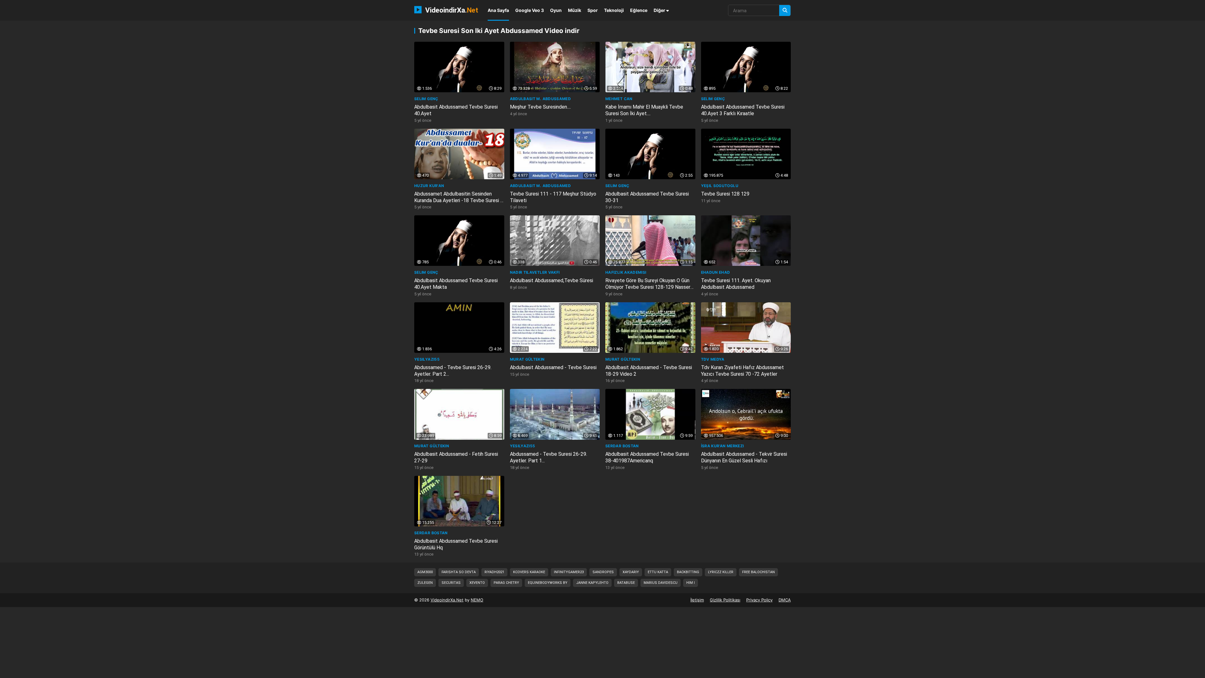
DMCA (785, 599)
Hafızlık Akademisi (625, 272)
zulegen (425, 583)
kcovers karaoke (529, 572)
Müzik (574, 10)
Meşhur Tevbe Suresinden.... (540, 107)
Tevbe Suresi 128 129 (725, 194)
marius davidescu (660, 583)
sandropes (603, 572)
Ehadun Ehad (715, 272)
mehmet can (619, 98)
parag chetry (506, 583)
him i (690, 583)
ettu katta (658, 572)
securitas (451, 583)
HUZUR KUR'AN (429, 185)
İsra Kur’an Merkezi (722, 446)
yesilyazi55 (427, 359)
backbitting (688, 572)
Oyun (556, 10)
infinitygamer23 (569, 572)
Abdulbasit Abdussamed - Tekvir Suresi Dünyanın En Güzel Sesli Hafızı (744, 457)
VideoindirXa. (450, 10)
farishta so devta (459, 572)
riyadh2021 (494, 572)
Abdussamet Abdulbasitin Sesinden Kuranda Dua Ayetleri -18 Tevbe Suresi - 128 (458, 200)
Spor (592, 10)
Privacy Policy (759, 599)
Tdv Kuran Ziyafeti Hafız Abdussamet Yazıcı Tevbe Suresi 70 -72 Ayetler (742, 370)
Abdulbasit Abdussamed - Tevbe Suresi (553, 367)
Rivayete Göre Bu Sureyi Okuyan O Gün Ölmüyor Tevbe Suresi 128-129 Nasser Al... (647, 287)
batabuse (626, 583)
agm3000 (425, 572)
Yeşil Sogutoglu (719, 185)
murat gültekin (527, 359)
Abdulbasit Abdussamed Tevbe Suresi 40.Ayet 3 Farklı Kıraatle (743, 110)
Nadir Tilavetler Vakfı (535, 272)
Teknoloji (614, 10)
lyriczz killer (720, 572)
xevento (477, 583)
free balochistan (758, 572)
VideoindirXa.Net (447, 599)
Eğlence (638, 10)
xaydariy (631, 572)
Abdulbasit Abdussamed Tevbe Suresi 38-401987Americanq (647, 457)
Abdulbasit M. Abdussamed (540, 98)
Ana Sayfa (498, 10)
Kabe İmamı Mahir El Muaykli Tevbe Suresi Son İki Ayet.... (644, 110)
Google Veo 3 (529, 10)
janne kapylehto (592, 583)
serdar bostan (622, 446)
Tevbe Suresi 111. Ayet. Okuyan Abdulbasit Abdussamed (736, 283)
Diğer (660, 10)
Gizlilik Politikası (725, 599)
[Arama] (784, 10)
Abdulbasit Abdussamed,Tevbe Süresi (551, 280)
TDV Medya (713, 359)
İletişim (697, 599)
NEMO (477, 599)
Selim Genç (426, 98)
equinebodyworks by (547, 583)
